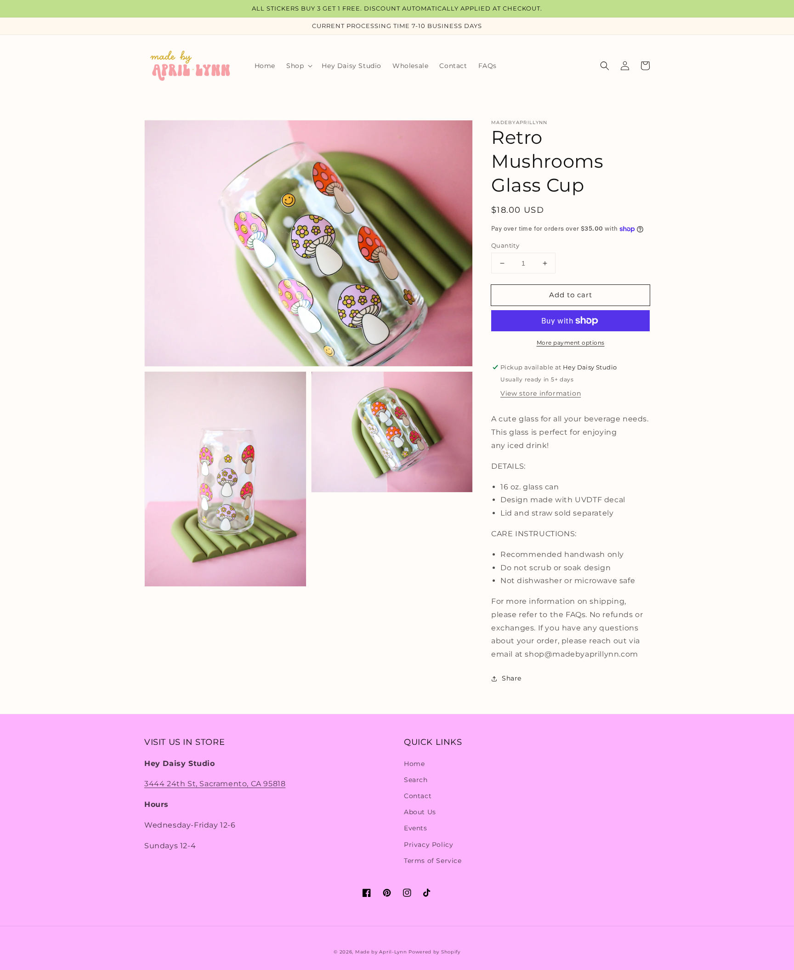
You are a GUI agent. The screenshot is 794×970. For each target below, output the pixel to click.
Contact (417, 796)
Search (416, 780)
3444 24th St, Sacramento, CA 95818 (214, 783)
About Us (420, 812)
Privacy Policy (428, 844)
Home (414, 764)
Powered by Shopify (434, 952)
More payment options (571, 342)
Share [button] (512, 678)
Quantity (505, 245)
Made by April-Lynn (381, 952)
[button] (298, 65)
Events (415, 828)
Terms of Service (433, 861)
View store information (540, 393)
